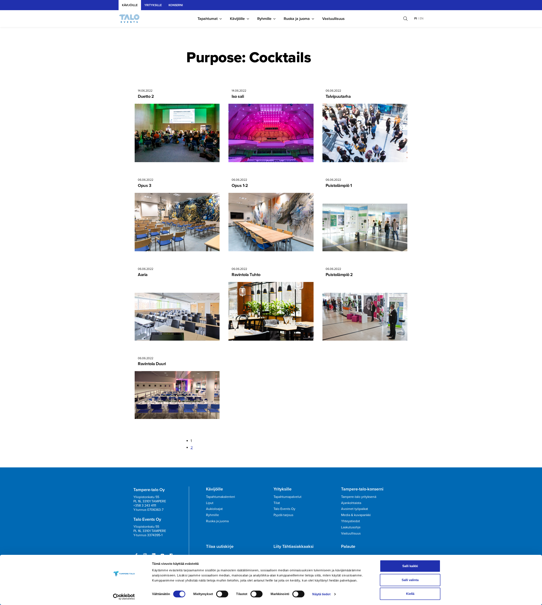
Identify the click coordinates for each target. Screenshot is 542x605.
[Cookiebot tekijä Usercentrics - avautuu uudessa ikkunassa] (123, 597)
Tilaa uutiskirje (220, 546)
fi (415, 18)
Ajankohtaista (351, 502)
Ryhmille (264, 18)
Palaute (348, 546)
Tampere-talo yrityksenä (358, 496)
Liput (209, 502)
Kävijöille (130, 5)
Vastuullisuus (333, 18)
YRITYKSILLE (153, 5)
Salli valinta (410, 580)
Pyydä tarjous (283, 514)
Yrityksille (283, 489)
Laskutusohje (351, 527)
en (421, 18)
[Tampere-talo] (131, 18)
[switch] (222, 594)
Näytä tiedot (321, 594)
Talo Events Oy (284, 508)
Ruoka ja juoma (297, 18)
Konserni (176, 5)
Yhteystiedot (350, 521)
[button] (405, 18)
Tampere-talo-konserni (362, 489)
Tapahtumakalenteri (220, 496)
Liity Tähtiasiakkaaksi (294, 546)
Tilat (277, 502)
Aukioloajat (214, 508)
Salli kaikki (410, 566)
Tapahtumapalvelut (287, 496)
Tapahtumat (208, 18)
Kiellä (410, 593)
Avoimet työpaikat (354, 508)
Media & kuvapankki (356, 514)
